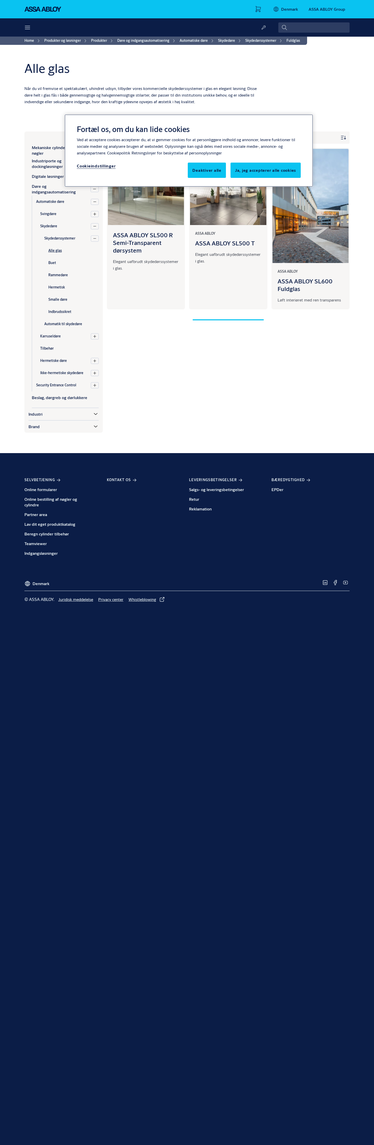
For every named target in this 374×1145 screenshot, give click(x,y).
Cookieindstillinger (96, 165)
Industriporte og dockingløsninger (47, 163)
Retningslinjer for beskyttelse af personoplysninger (177, 152)
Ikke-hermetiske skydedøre (61, 373)
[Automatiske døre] (95, 202)
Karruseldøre (50, 336)
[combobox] (314, 27)
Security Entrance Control (56, 385)
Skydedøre (48, 226)
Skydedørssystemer (59, 238)
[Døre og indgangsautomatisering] (94, 189)
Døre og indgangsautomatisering (54, 188)
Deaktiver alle (206, 170)
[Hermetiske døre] (95, 361)
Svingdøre (48, 214)
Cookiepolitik (118, 152)
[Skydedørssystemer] (95, 238)
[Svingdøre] (95, 214)
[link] (32, 40)
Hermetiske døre (53, 360)
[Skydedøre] (95, 226)
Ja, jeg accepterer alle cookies (265, 170)
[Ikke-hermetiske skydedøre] (95, 373)
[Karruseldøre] (95, 336)
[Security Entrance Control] (95, 385)
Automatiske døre (50, 201)
